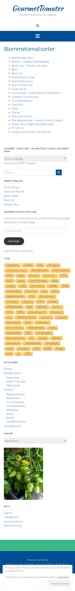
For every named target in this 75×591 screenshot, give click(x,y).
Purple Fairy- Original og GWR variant (33, 124)
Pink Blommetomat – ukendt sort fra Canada (37, 120)
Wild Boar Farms (26, 317)
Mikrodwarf (56, 312)
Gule (9, 353)
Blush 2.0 (17, 73)
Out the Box (42, 560)
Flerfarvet (57, 307)
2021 (40, 301)
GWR (55, 280)
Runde (53, 285)
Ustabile (43, 338)
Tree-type (12, 301)
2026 (36, 348)
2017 (31, 296)
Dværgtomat (13, 332)
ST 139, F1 (18, 128)
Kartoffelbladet (39, 270)
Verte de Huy (11, 187)
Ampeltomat (46, 317)
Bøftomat (42, 306)
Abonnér (14, 241)
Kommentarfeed (13, 521)
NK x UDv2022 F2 (15, 327)
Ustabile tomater (16, 421)
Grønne (28, 264)
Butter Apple (11, 195)
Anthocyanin (13, 265)
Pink (29, 306)
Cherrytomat (14, 306)
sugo (9, 317)
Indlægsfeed (11, 517)
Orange (53, 301)
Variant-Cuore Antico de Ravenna (31, 131)
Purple (10, 348)
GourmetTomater (37, 8)
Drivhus (8, 368)
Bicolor (57, 337)
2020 (63, 275)
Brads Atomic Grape (23, 77)
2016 (22, 285)
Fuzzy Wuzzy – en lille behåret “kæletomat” (36, 92)
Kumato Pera (11, 204)
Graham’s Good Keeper (25, 96)
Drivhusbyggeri (44, 332)
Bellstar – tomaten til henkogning (30, 61)
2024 (28, 332)
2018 (65, 285)
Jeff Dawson (49, 275)
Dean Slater (23, 348)
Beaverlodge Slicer (22, 57)
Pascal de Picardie (22, 116)
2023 (9, 275)
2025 (20, 311)
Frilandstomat (32, 343)
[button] (37, 36)
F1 (19, 353)
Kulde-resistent (61, 270)
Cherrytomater (15, 402)
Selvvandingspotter (37, 312)
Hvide (28, 322)
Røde (48, 348)
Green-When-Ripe (38, 280)
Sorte (9, 311)
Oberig (16, 112)
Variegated (61, 317)
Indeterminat (15, 296)
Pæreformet (31, 291)
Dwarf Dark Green (22, 81)
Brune (60, 348)
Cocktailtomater (15, 405)
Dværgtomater (12, 373)
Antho (21, 280)
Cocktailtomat (47, 296)
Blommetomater (15, 394)
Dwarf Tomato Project (16, 270)
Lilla (40, 265)
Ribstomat (27, 301)
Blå (31, 338)
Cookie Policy (63, 577)
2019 (28, 353)
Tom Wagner (13, 291)
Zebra (55, 291)
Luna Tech (17, 104)
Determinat (13, 343)
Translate (30, 163)
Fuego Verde (19, 89)
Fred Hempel (52, 343)
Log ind (8, 512)
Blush (15, 69)
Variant (52, 327)
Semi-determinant (15, 338)
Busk (44, 291)
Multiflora (34, 275)
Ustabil (10, 285)
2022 (9, 280)
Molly (15, 108)
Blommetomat (36, 327)
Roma (21, 275)
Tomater (9, 389)
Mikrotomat (37, 286)
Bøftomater (13, 398)
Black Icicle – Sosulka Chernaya (29, 65)
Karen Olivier (13, 322)
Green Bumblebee (22, 100)
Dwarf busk (12, 377)
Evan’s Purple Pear (22, 85)
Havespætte (53, 265)
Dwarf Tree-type (16, 381)
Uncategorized (12, 426)
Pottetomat (43, 322)
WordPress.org (13, 525)
